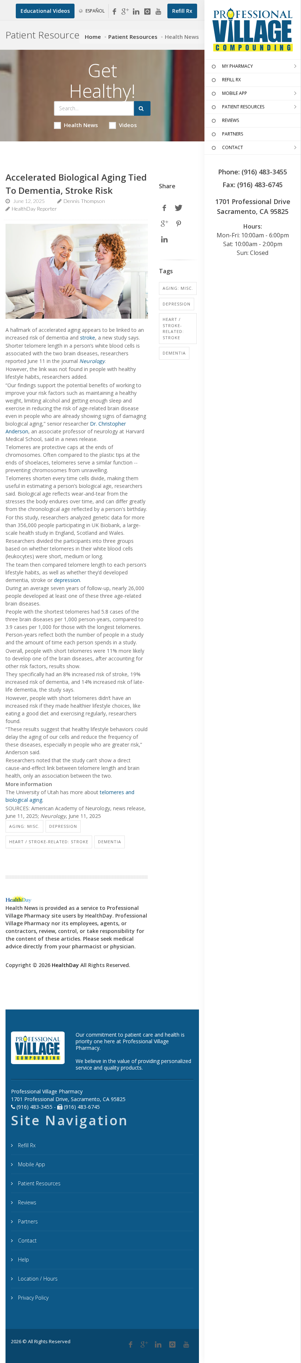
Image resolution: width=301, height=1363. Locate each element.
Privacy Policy (32, 1297)
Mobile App (31, 1164)
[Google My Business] (125, 11)
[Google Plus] (144, 1344)
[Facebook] (114, 11)
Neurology (92, 361)
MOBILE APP (234, 93)
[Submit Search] (142, 108)
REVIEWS (230, 120)
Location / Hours (37, 1278)
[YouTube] (158, 11)
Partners (27, 1221)
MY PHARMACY (237, 66)
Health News (81, 125)
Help (23, 1259)
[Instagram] (147, 11)
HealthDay (65, 965)
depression (67, 580)
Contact (27, 1240)
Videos (128, 125)
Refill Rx (26, 1145)
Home (93, 36)
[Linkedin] (136, 11)
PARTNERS (232, 134)
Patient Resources (132, 36)
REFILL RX (231, 80)
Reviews (26, 1202)
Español (94, 11)
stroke (87, 337)
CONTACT (232, 147)
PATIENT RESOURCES (243, 107)
